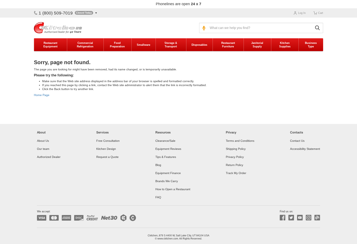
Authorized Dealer (49, 157)
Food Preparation (117, 44)
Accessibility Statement (305, 148)
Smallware (143, 44)
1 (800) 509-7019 (56, 13)
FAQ (158, 197)
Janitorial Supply (257, 44)
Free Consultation (108, 140)
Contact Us (297, 140)
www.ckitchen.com (167, 238)
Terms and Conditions (240, 140)
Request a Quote (107, 157)
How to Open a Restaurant (172, 189)
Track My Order (236, 173)
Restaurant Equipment (50, 44)
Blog (158, 165)
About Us (43, 140)
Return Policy (234, 165)
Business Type (311, 44)
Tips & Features (165, 157)
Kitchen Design (106, 148)
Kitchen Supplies (284, 44)
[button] (86, 13)
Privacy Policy (235, 157)
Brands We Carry (166, 181)
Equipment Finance (168, 173)
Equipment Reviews (168, 148)
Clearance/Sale (165, 140)
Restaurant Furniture (228, 44)
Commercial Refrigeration (85, 44)
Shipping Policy (236, 148)
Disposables (199, 44)
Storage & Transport (170, 44)
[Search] (318, 28)
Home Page (41, 95)
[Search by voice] (203, 28)
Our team (43, 148)
